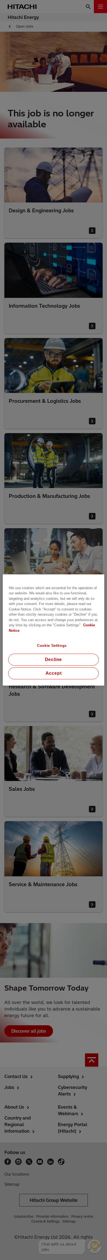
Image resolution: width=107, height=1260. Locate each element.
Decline (53, 659)
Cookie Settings (52, 646)
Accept (54, 673)
